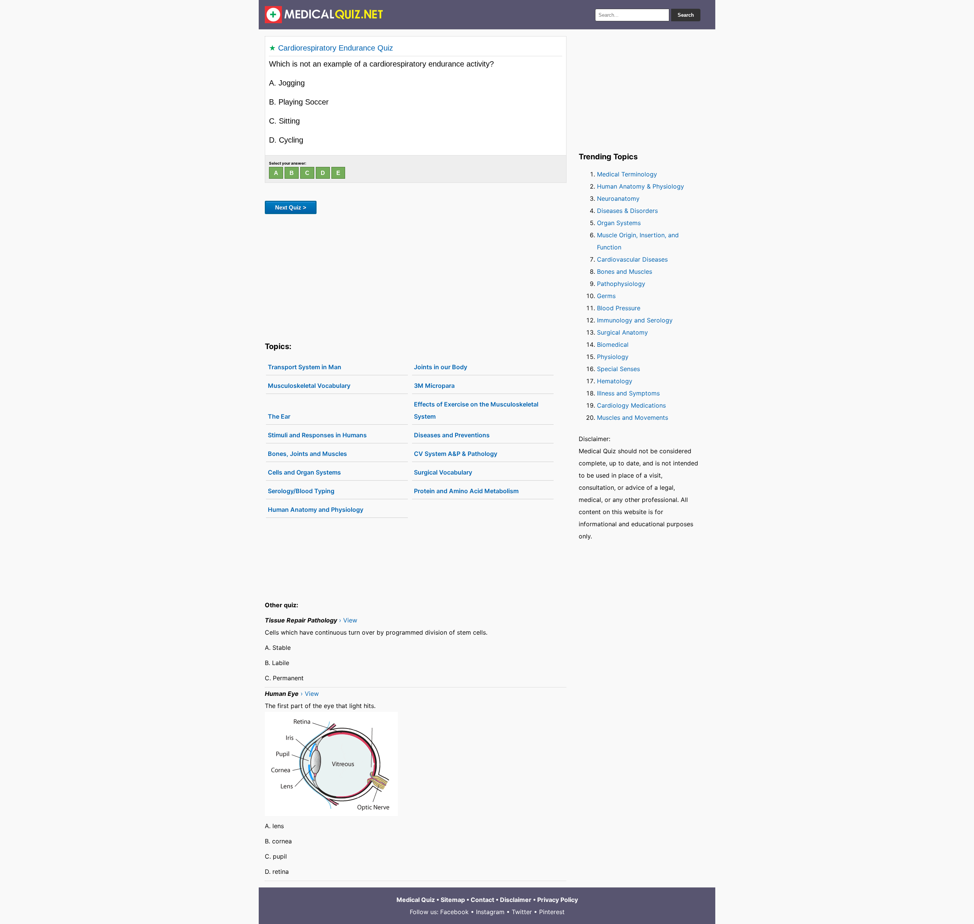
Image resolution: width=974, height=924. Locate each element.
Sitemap (453, 899)
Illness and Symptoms (628, 393)
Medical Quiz (415, 899)
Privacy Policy (557, 899)
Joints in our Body (440, 367)
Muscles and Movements (632, 417)
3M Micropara (434, 385)
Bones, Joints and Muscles (307, 453)
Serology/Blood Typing (301, 491)
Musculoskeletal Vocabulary (309, 385)
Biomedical (613, 344)
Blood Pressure (618, 308)
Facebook (454, 912)
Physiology (613, 356)
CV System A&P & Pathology (455, 453)
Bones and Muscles (624, 271)
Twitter (522, 912)
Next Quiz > (290, 207)
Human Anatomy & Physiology (640, 186)
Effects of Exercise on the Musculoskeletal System (476, 410)
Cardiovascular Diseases (632, 259)
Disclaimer (516, 899)
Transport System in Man (304, 367)
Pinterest (552, 912)
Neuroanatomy (618, 198)
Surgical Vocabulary (443, 472)
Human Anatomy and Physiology (315, 509)
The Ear (279, 416)
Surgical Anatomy (622, 332)
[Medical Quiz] (324, 14)
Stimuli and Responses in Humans (317, 435)
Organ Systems (619, 223)
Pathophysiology (621, 283)
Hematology (614, 381)
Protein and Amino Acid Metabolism (466, 491)
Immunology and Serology (635, 320)
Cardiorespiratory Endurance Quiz (335, 48)
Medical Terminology (627, 174)
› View (348, 620)
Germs (606, 296)
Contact (482, 899)
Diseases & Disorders (627, 210)
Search (686, 15)
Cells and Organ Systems (304, 472)
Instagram (490, 912)
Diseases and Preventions (452, 435)
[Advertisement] (415, 276)
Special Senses (618, 369)
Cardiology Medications (631, 405)
